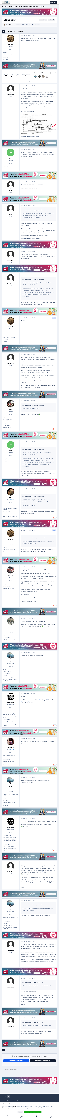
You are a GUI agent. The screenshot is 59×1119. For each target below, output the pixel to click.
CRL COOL (11, 498)
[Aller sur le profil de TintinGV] (10, 570)
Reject (20, 1112)
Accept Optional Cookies (33, 1112)
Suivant (10, 31)
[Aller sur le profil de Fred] (10, 152)
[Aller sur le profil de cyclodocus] (39, 76)
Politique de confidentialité (9, 1100)
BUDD (10, 409)
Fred (10, 158)
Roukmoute (10, 747)
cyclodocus (10, 702)
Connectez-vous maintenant (42, 1060)
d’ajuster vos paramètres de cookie (11, 1108)
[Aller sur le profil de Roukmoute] (10, 741)
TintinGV (10, 576)
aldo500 (10, 44)
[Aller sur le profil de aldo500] (4, 25)
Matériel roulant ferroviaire (33, 24)
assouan (10, 627)
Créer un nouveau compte (16, 1060)
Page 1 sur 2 (20, 31)
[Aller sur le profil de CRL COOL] (10, 492)
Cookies (19, 1100)
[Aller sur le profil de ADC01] (35, 76)
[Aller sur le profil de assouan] (10, 621)
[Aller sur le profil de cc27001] (47, 76)
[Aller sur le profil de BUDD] (10, 403)
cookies (15, 1106)
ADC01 (11, 661)
